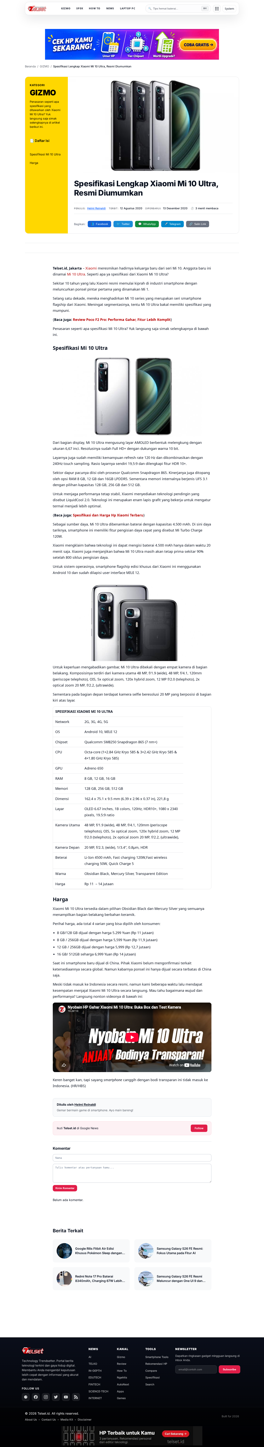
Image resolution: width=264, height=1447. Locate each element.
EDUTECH (95, 1377)
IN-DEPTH (95, 1370)
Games (121, 1398)
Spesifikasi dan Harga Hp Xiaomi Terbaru (108, 515)
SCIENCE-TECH (98, 1391)
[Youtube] (66, 1397)
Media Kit (66, 1419)
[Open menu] (217, 9)
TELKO (93, 1363)
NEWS (110, 8)
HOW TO (94, 8)
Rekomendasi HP (156, 1363)
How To (122, 1370)
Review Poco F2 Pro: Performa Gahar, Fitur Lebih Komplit (122, 319)
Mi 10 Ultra (76, 274)
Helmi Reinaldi (96, 208)
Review (121, 1363)
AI (90, 1357)
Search (149, 1384)
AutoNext (123, 1384)
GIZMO (66, 8)
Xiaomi (91, 268)
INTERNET (95, 1398)
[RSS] (76, 1397)
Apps (120, 1391)
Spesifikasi (152, 1377)
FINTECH (94, 1384)
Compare (151, 1370)
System (229, 8)
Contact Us (49, 1419)
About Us (31, 1419)
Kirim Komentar (64, 1188)
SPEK (79, 8)
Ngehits (122, 1377)
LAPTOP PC (127, 8)
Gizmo (121, 1357)
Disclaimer (84, 1419)
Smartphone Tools (157, 1357)
